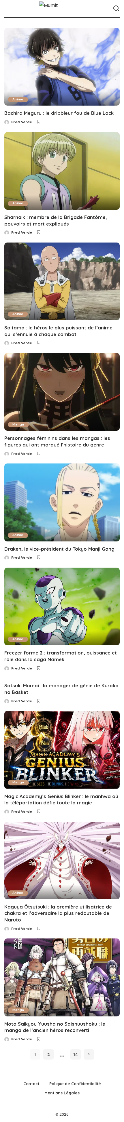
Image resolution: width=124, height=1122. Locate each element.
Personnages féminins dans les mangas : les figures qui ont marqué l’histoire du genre (57, 441)
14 (76, 1054)
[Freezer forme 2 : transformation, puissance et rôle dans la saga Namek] (62, 606)
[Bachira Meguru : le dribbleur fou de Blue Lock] (62, 67)
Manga (18, 424)
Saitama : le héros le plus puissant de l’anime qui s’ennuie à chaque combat (58, 331)
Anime (17, 99)
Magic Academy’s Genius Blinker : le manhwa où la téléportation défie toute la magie (61, 799)
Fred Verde (21, 122)
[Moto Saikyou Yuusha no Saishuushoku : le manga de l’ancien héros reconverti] (62, 977)
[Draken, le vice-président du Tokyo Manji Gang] (62, 502)
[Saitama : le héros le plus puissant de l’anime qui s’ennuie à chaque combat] (62, 281)
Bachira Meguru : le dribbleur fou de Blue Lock (59, 113)
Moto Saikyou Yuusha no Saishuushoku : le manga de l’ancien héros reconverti (54, 1027)
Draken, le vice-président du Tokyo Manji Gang (59, 549)
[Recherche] (116, 8)
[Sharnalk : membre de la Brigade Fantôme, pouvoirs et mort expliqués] (62, 171)
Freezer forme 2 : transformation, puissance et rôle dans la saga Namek (60, 656)
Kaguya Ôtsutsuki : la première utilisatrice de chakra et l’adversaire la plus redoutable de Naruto (58, 913)
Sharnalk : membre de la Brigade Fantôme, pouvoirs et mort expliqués (55, 220)
